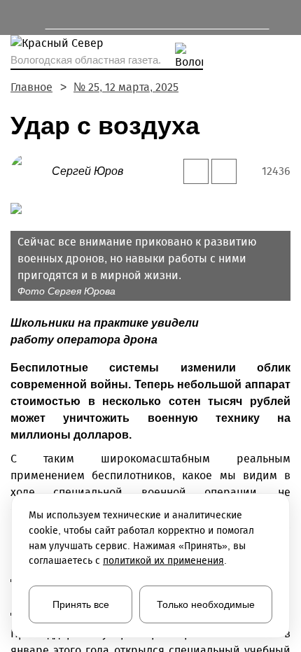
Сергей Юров (87, 171)
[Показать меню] (17, 17)
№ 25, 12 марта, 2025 (126, 87)
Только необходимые (206, 604)
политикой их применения (163, 561)
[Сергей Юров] (31, 170)
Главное (31, 87)
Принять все (80, 604)
